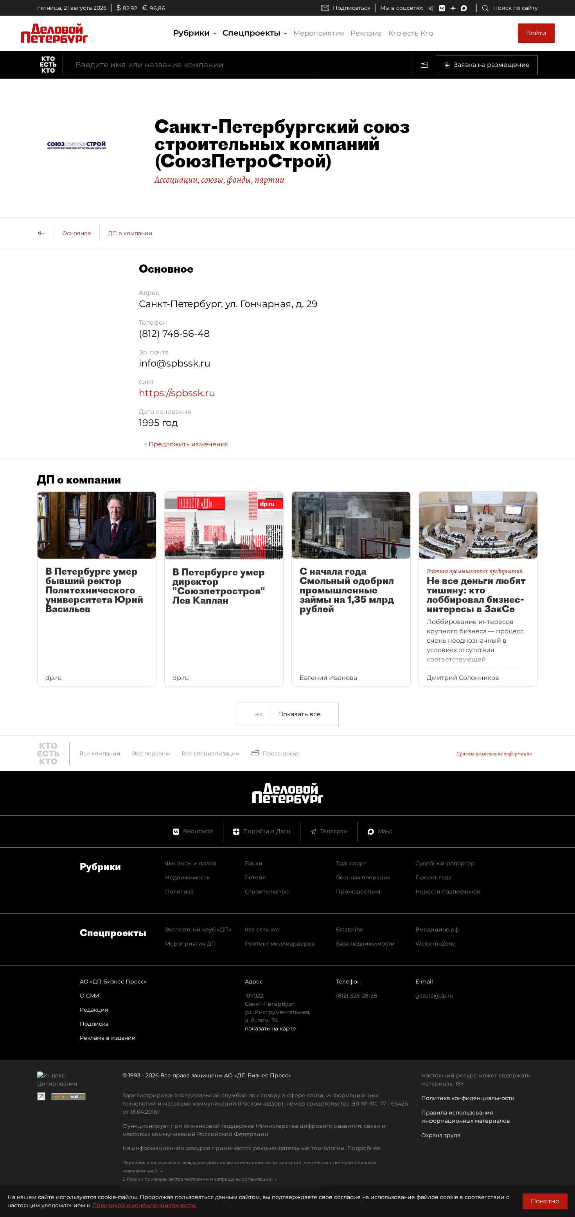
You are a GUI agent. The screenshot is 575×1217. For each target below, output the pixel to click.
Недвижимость (187, 877)
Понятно (545, 1201)
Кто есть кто (262, 929)
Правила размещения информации (494, 753)
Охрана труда (440, 1135)
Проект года (433, 877)
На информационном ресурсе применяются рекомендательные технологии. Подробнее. (252, 1148)
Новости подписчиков (447, 891)
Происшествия (358, 891)
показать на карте (270, 1028)
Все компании (99, 753)
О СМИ (90, 995)
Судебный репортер (445, 863)
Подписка (94, 1023)
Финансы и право (190, 863)
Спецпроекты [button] (253, 33)
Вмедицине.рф (437, 929)
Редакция (94, 1009)
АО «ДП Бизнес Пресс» (113, 981)
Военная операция (363, 877)
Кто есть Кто (410, 33)
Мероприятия (318, 33)
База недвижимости (365, 943)
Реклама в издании (108, 1037)
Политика (179, 891)
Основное (76, 233)
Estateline (349, 929)
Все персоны (151, 753)
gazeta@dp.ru (434, 995)
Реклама (366, 33)
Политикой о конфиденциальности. (144, 1205)
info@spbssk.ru (174, 363)
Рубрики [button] (192, 33)
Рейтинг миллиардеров (280, 943)
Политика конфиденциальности (468, 1098)
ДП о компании (130, 233)
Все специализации (210, 753)
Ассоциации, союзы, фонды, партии (219, 179)
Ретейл (255, 877)
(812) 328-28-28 (356, 995)
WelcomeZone (435, 943)
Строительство (267, 891)
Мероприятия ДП (190, 943)
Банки (253, 863)
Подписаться (351, 7)
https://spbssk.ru (177, 393)
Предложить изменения (188, 444)
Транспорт (351, 863)
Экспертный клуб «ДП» (198, 929)
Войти (536, 33)
